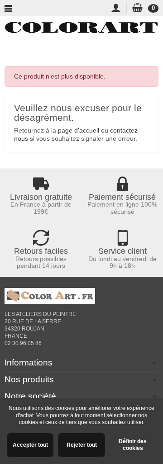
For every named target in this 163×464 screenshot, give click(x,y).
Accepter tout (30, 445)
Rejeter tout (82, 445)
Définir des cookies (133, 445)
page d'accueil (78, 130)
